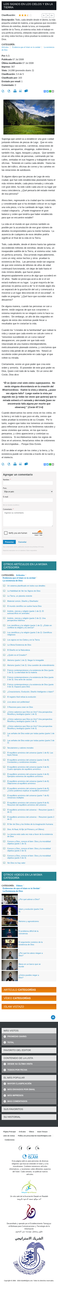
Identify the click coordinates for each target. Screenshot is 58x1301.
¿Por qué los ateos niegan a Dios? (31, 954)
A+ (52, 15)
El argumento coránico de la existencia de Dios (31, 943)
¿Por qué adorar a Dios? (29, 899)
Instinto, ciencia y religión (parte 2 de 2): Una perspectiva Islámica (26, 619)
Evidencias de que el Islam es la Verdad (21, 888)
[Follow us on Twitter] (29, 1148)
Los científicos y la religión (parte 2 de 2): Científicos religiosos (29, 633)
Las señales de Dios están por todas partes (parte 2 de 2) (30, 741)
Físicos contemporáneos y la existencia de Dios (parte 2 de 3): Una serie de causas (30, 678)
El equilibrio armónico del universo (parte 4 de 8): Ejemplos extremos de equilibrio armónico (28, 775)
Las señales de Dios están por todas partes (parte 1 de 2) (30, 734)
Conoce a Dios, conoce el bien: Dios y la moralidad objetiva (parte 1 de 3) (29, 842)
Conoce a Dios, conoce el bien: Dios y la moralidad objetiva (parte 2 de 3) (29, 849)
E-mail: (5, 497)
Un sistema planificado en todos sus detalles (26, 586)
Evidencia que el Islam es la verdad (26, 47)
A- (44, 15)
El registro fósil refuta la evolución (21, 697)
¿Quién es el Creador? (17, 655)
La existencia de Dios (13, 580)
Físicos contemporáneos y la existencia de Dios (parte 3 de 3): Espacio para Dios (30, 685)
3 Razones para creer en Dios (20, 707)
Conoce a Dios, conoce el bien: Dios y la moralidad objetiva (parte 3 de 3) (29, 857)
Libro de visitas (9, 1136)
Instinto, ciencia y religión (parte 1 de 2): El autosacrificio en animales (25, 612)
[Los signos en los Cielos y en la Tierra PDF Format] (20, 91)
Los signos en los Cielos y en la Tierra (23, 640)
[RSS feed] (37, 1148)
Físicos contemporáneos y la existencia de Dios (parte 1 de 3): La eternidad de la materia (30, 671)
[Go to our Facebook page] (21, 1148)
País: (5, 488)
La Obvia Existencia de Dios (19, 645)
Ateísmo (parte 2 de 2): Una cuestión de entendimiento (30, 665)
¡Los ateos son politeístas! (18, 702)
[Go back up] (53, 1017)
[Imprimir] (14, 90)
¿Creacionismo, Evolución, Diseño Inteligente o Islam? (30, 692)
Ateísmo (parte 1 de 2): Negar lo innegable (25, 660)
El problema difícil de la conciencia (28, 932)
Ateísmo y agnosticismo (29, 921)
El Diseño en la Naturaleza (18, 650)
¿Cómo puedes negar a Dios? (29, 976)
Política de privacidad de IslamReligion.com (34, 1136)
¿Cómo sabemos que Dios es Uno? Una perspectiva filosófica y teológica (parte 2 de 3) (29, 720)
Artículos (5, 47)
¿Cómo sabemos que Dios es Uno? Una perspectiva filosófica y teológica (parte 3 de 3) (29, 727)
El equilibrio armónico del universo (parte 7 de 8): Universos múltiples (28, 796)
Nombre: (7, 480)
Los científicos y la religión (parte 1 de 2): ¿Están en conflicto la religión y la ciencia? (29, 626)
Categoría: (8, 44)
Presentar (9, 542)
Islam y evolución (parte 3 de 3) (31, 910)
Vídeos (19, 885)
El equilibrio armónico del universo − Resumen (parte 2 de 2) (30, 818)
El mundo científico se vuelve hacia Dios (24, 606)
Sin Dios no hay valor (16, 863)
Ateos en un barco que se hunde (30, 965)
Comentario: (8, 509)
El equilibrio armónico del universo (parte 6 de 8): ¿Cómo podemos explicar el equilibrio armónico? (28, 789)
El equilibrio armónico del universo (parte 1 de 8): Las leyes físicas (30, 754)
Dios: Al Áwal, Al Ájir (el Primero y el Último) (25, 829)
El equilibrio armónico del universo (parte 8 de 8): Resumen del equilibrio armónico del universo (28, 804)
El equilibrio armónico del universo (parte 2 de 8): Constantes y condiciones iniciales (28, 761)
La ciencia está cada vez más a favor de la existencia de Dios (30, 835)
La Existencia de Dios (13, 891)
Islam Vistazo (42, 1132)
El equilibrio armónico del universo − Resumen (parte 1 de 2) (30, 811)
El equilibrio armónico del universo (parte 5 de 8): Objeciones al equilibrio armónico (28, 782)
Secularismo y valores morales (20, 748)
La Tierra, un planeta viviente (19, 596)
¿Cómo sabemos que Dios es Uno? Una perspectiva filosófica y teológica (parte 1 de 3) (29, 713)
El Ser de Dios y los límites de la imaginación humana (30, 824)
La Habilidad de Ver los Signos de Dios (23, 591)
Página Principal (9, 1132)
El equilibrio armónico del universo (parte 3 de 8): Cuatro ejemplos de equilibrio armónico (28, 768)
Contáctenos (10, 1140)
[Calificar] (3, 91)
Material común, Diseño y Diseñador (22, 601)
